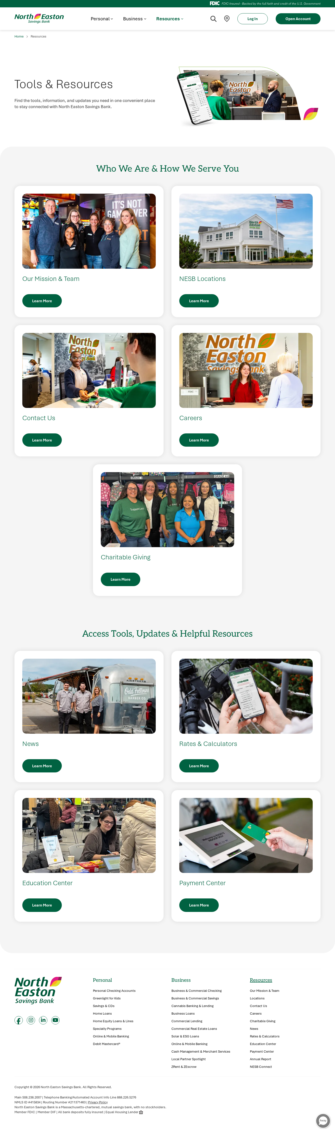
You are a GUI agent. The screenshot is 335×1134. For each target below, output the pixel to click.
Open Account (298, 18)
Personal (102, 980)
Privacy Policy (98, 1102)
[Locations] (227, 18)
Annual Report (260, 1059)
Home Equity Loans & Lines (113, 1021)
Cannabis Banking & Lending (192, 1006)
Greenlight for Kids (107, 998)
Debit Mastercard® (106, 1044)
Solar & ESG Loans (185, 1036)
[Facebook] (18, 1020)
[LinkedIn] (43, 1020)
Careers (256, 1013)
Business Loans (183, 1013)
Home (19, 36)
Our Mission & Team (264, 991)
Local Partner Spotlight (188, 1059)
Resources (261, 980)
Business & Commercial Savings (195, 998)
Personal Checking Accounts (114, 991)
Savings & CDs (104, 1006)
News (254, 1029)
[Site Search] (213, 19)
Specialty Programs (107, 1029)
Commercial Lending (186, 1021)
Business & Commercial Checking (196, 991)
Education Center (263, 1044)
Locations (257, 998)
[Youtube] (55, 1020)
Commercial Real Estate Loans (194, 1029)
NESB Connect (261, 1067)
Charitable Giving (262, 1021)
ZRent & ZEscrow (183, 1067)
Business (181, 980)
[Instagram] (31, 1020)
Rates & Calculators (265, 1036)
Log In (252, 18)
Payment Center (262, 1051)
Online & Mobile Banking (111, 1036)
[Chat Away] (323, 1121)
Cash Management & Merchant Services (200, 1051)
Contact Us (258, 1006)
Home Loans (102, 1013)
